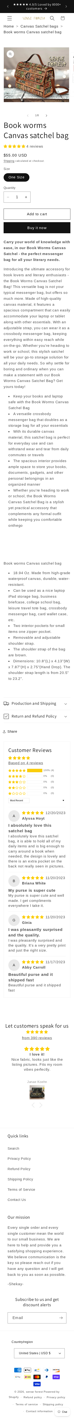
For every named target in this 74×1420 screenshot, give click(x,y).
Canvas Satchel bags (39, 26)
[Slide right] (46, 115)
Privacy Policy (19, 1159)
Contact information (39, 1411)
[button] (9, 18)
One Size (16, 177)
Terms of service (27, 1404)
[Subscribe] (61, 1317)
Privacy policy (56, 1397)
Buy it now (37, 228)
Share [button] (12, 731)
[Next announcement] (66, 6)
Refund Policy (19, 1169)
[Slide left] (28, 115)
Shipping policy (53, 1404)
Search (13, 1148)
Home (9, 26)
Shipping (9, 161)
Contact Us (17, 1200)
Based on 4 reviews (25, 763)
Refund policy (33, 1397)
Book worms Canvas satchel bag (33, 32)
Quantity (10, 187)
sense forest (34, 1391)
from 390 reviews (37, 1038)
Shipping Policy (20, 1179)
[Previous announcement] (8, 6)
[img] (33, 813)
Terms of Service (21, 1190)
